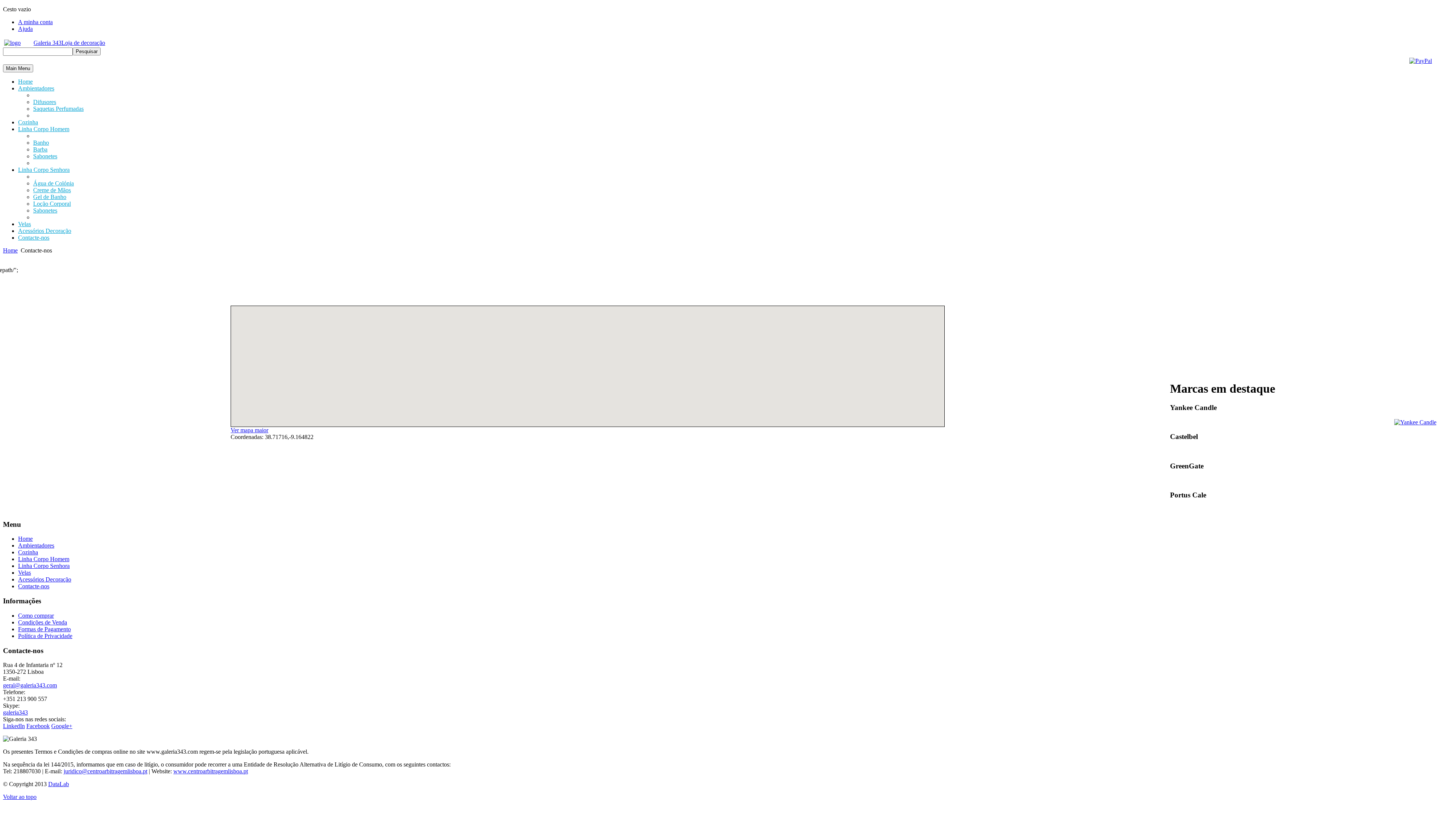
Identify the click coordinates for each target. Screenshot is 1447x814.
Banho (41, 142)
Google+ (61, 726)
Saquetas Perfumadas (58, 109)
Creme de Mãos (52, 190)
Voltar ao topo (20, 797)
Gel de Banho (49, 197)
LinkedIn (14, 726)
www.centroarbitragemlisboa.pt (210, 771)
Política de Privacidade (45, 636)
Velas (24, 572)
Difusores (44, 102)
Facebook (38, 726)
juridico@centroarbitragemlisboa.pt (105, 771)
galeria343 (15, 712)
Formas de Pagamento (44, 629)
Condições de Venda (42, 622)
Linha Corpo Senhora (44, 566)
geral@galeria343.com (30, 685)
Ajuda (25, 29)
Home (10, 250)
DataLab (58, 784)
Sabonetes (45, 156)
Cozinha (28, 552)
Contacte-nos (33, 586)
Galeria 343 (69, 43)
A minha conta (35, 22)
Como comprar (36, 615)
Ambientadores (36, 545)
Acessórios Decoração (44, 579)
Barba (40, 149)
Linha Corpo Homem (43, 559)
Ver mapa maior (249, 430)
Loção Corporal (52, 203)
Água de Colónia (53, 183)
